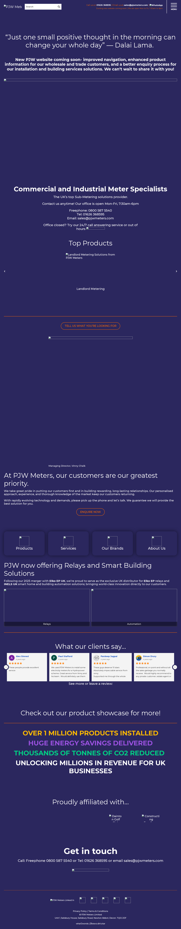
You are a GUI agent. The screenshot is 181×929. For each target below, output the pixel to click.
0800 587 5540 (100, 210)
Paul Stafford (65, 656)
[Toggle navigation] (172, 6)
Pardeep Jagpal (109, 656)
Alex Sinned (22, 656)
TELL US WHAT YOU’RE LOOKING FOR (90, 326)
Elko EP (149, 581)
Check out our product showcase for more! (91, 713)
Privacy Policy (80, 911)
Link (24, 543)
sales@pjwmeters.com (96, 218)
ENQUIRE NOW (90, 512)
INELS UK (10, 584)
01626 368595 (93, 214)
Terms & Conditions (98, 911)
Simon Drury (149, 656)
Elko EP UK (57, 581)
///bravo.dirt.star (97, 923)
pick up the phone (94, 500)
